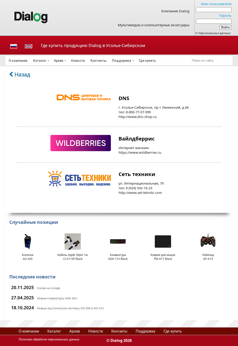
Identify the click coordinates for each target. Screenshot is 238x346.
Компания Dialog (175, 11)
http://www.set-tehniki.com (140, 192)
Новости (78, 60)
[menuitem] (18, 60)
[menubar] (98, 60)
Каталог (39, 60)
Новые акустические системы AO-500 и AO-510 (70, 308)
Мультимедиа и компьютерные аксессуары (153, 25)
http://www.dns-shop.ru (138, 116)
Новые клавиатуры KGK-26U (57, 298)
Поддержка (121, 60)
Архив (58, 60)
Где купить (147, 60)
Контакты (98, 60)
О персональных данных (212, 33)
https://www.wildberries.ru (140, 152)
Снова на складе (48, 288)
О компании (18, 60)
